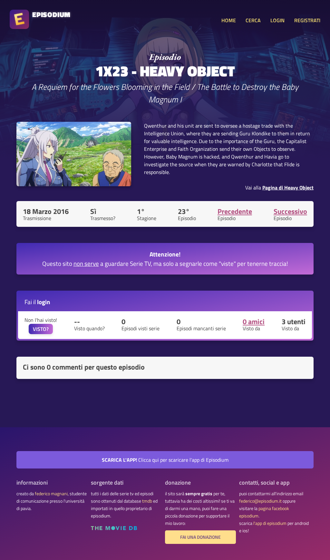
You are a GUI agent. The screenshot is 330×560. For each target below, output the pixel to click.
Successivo (290, 211)
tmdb (147, 501)
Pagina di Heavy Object (288, 187)
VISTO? (41, 329)
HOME (228, 20)
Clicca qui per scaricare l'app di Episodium (165, 460)
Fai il (37, 301)
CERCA (253, 20)
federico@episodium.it (260, 501)
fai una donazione (200, 537)
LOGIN (277, 20)
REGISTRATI (307, 20)
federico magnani (51, 493)
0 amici (254, 321)
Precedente (235, 211)
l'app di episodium (269, 523)
